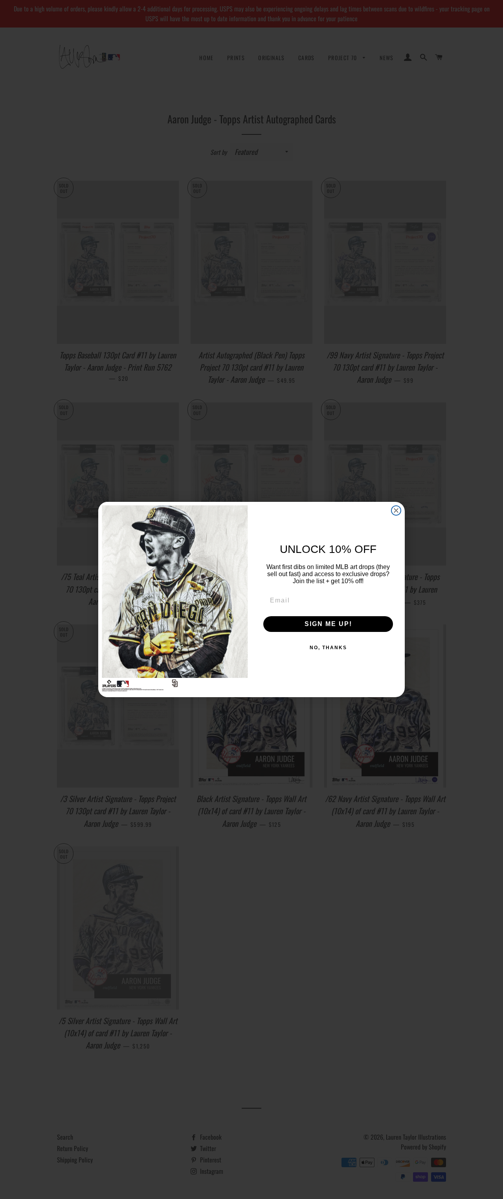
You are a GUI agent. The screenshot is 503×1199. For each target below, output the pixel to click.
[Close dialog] (396, 510)
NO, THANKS (328, 647)
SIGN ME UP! (328, 624)
